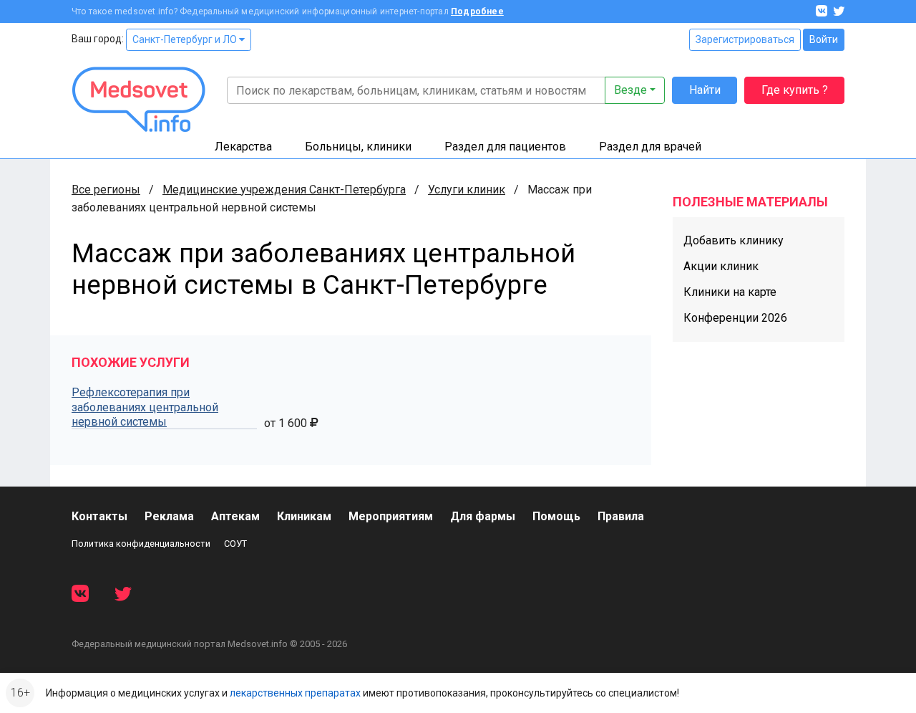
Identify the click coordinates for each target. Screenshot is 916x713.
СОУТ (235, 543)
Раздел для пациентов (505, 146)
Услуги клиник (466, 189)
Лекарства (243, 146)
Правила (621, 516)
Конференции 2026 (735, 318)
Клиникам (304, 516)
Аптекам (235, 516)
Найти (705, 90)
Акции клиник (721, 266)
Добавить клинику (733, 240)
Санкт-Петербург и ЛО (185, 39)
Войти (823, 39)
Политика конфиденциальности (141, 543)
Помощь (556, 516)
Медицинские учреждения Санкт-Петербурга (284, 189)
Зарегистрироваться (745, 39)
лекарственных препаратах (295, 693)
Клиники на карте (729, 292)
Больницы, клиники (358, 146)
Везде (630, 90)
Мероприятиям (391, 516)
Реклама (169, 516)
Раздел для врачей (650, 146)
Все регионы (106, 189)
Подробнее (477, 11)
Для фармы (482, 516)
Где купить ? (794, 90)
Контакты (99, 516)
